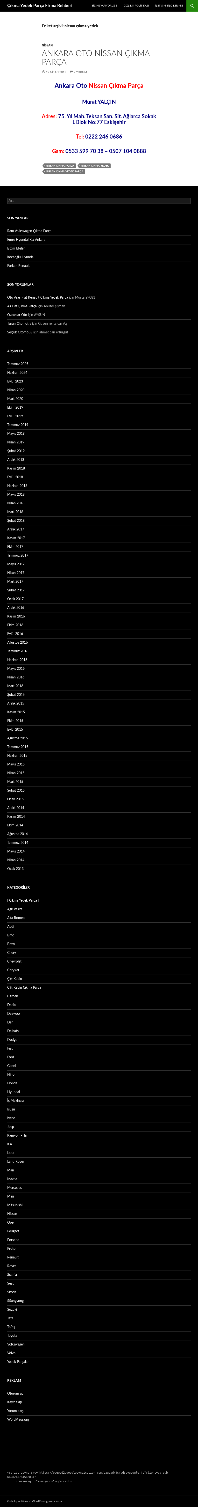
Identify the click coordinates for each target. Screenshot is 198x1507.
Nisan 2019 (15, 442)
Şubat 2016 (16, 695)
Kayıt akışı (14, 1402)
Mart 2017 (15, 581)
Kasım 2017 (16, 538)
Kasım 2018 (16, 468)
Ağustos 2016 (17, 642)
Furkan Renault (18, 266)
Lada (10, 1153)
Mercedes (14, 1188)
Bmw (11, 944)
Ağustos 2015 (17, 738)
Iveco (11, 1118)
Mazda (12, 1179)
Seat (10, 1283)
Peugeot (13, 1231)
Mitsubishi (14, 1205)
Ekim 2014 (15, 825)
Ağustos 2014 (17, 834)
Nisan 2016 (15, 677)
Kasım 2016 (16, 616)
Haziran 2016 (17, 660)
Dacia (11, 1005)
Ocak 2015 (15, 799)
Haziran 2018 (17, 486)
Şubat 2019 (16, 451)
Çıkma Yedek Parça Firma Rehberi (39, 6)
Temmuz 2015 (17, 747)
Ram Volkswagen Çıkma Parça (29, 231)
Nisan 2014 (15, 860)
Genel (11, 1066)
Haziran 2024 (17, 373)
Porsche (13, 1240)
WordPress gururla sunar (47, 1501)
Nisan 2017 (15, 573)
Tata (10, 1318)
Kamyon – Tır (17, 1135)
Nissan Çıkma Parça (60, 165)
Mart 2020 (15, 399)
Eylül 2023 (15, 381)
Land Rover (15, 1161)
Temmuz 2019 (17, 425)
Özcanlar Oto (17, 315)
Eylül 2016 (15, 634)
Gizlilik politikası (136, 5)
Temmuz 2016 (17, 651)
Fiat (10, 1048)
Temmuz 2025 (17, 364)
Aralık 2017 (15, 529)
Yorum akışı (15, 1411)
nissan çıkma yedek (95, 165)
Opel (10, 1222)
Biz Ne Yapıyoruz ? (104, 5)
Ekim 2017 (15, 547)
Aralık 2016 (15, 608)
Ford (10, 1057)
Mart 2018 (15, 512)
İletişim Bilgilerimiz (169, 5)
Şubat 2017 (16, 590)
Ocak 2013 (15, 869)
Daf (10, 1022)
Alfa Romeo (16, 918)
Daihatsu (14, 1031)
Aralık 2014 (15, 808)
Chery (11, 953)
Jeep (10, 1127)
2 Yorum (80, 72)
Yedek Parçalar (18, 1362)
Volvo (11, 1353)
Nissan (47, 45)
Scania (12, 1275)
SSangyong (15, 1301)
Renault (13, 1257)
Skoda (11, 1292)
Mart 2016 (15, 686)
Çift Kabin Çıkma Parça (24, 987)
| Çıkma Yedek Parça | (23, 900)
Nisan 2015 (15, 773)
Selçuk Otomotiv (19, 332)
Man (10, 1170)
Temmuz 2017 (17, 555)
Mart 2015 (15, 782)
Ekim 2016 (15, 625)
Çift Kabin (14, 979)
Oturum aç (15, 1393)
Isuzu (11, 1109)
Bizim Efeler (16, 248)
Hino (10, 1074)
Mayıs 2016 (16, 668)
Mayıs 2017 (16, 564)
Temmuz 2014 (17, 843)
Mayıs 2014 (16, 851)
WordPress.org (18, 1419)
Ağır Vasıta (14, 909)
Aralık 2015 (15, 703)
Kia (9, 1144)
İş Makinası (15, 1101)
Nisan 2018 (15, 503)
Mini (10, 1196)
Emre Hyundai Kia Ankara (26, 240)
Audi (10, 926)
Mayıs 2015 (16, 764)
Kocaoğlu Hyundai (20, 257)
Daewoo (13, 1013)
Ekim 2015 (15, 721)
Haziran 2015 (17, 755)
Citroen (12, 996)
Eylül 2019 (15, 416)
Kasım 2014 (16, 816)
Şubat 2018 (16, 520)
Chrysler (13, 970)
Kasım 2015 (16, 712)
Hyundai (13, 1092)
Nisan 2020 (15, 390)
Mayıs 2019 (16, 433)
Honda (12, 1083)
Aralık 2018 (15, 460)
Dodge (12, 1040)
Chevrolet (14, 961)
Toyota (12, 1336)
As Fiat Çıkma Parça (22, 306)
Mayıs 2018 (16, 494)
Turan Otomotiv (19, 323)
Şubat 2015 (16, 790)
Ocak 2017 (15, 599)
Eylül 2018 (15, 477)
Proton (12, 1248)
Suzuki (12, 1309)
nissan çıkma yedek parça (64, 171)
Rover (11, 1266)
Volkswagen (16, 1344)
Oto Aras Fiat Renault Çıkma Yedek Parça (37, 297)
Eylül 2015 (15, 729)
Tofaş (11, 1327)
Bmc (10, 935)
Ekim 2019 (15, 407)
